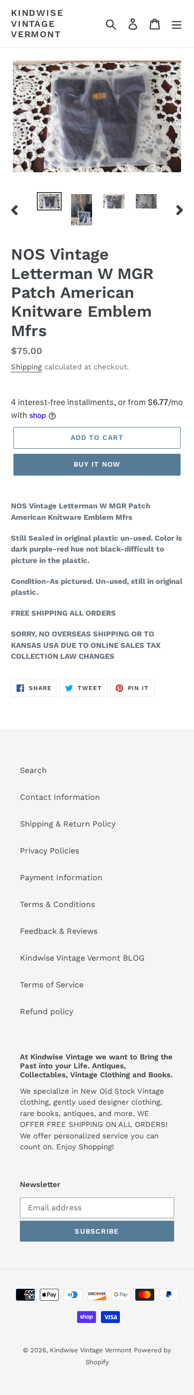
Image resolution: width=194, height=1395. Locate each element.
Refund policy (46, 1011)
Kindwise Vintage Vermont (37, 23)
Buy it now (97, 464)
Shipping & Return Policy (67, 824)
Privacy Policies (49, 850)
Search (33, 770)
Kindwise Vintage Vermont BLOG (82, 958)
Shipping (26, 366)
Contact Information (60, 797)
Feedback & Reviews (58, 931)
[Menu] (177, 23)
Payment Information (61, 877)
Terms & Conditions (57, 904)
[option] (49, 203)
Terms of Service (52, 984)
